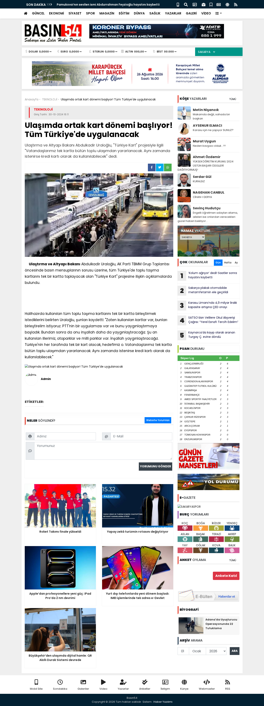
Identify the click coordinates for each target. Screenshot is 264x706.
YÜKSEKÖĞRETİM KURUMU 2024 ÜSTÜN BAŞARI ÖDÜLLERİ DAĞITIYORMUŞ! (205, 166)
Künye (184, 689)
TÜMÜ (232, 99)
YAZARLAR (173, 13)
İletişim (165, 689)
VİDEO (206, 13)
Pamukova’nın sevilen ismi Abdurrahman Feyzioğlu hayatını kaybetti (108, 4)
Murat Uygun (204, 141)
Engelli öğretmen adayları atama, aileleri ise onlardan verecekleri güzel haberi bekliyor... (208, 217)
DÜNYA (139, 13)
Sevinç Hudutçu (206, 208)
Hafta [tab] (227, 262)
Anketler (144, 689)
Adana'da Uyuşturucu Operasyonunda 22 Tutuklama (221, 624)
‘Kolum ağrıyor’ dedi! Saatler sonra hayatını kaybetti (208, 275)
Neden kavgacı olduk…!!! (209, 146)
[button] (218, 13)
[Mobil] (178, 4)
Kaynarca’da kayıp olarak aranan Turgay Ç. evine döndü (207, 335)
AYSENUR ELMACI (207, 125)
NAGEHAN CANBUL (208, 192)
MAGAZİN (106, 13)
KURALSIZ (199, 181)
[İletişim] (195, 4)
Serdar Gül (202, 176)
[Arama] (186, 4)
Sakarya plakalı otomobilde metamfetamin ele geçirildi (204, 290)
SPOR (90, 13)
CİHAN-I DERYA (202, 197)
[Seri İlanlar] (210, 4)
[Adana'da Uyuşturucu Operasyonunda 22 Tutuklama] (191, 625)
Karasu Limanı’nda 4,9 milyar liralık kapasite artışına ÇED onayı (208, 305)
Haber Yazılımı (162, 702)
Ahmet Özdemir (206, 157)
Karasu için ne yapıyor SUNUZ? (213, 130)
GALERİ (191, 13)
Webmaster (207, 689)
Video (103, 689)
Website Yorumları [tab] (158, 420)
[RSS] (235, 4)
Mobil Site (36, 689)
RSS (227, 689)
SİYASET (74, 13)
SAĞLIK (154, 13)
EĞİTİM (124, 13)
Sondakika (60, 689)
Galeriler (83, 689)
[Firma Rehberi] (203, 4)
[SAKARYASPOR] (189, 506)
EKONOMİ (56, 13)
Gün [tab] (218, 262)
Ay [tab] (236, 262)
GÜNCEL (38, 13)
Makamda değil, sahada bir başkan (211, 116)
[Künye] (227, 4)
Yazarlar (123, 689)
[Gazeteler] (218, 4)
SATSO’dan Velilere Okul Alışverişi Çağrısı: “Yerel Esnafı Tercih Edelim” (209, 320)
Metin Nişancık (206, 109)
